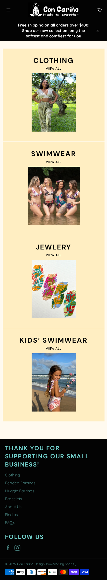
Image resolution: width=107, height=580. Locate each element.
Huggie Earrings (19, 490)
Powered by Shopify (61, 564)
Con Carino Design (31, 564)
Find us (11, 514)
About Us (13, 506)
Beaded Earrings (20, 482)
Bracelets (13, 498)
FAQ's (10, 522)
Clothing (12, 474)
